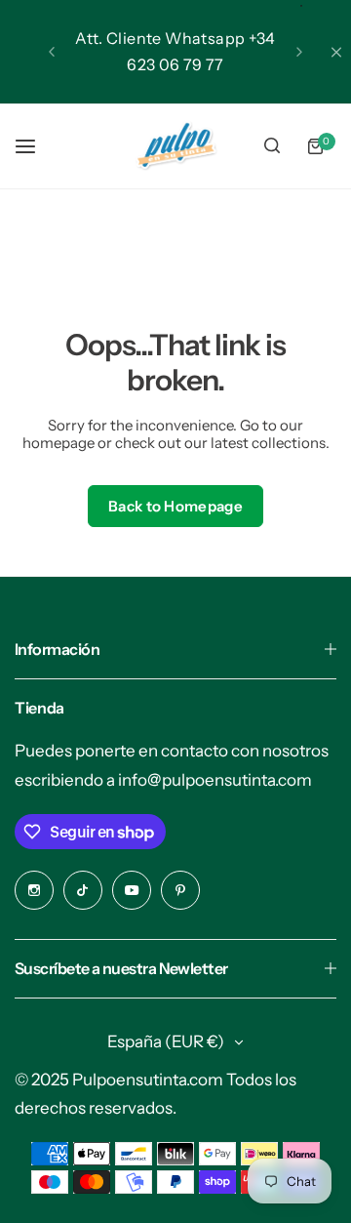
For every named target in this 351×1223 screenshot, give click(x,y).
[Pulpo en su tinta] (175, 146)
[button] (51, 51)
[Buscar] (272, 146)
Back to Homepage (175, 506)
